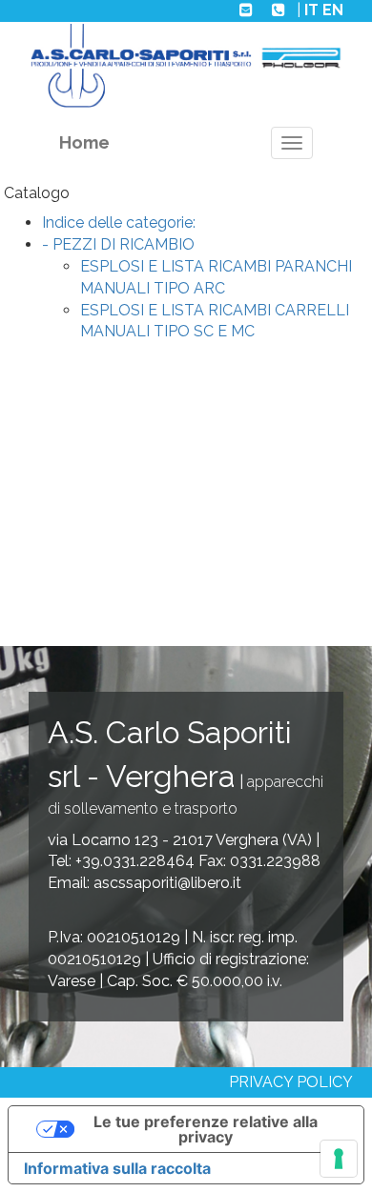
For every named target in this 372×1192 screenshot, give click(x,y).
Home (84, 142)
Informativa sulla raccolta (117, 1168)
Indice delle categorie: (119, 222)
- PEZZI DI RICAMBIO (118, 244)
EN (332, 10)
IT (311, 10)
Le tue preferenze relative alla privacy (205, 1129)
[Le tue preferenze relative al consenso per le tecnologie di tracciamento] (338, 1159)
